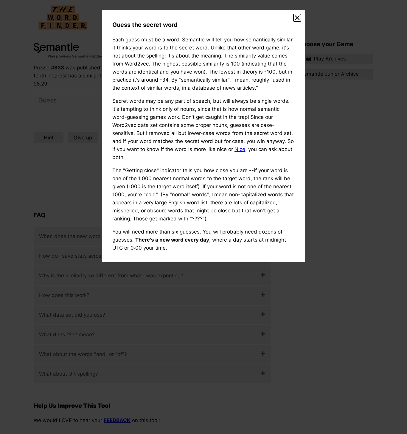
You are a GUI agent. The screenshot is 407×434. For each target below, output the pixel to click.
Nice (239, 149)
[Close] (297, 18)
